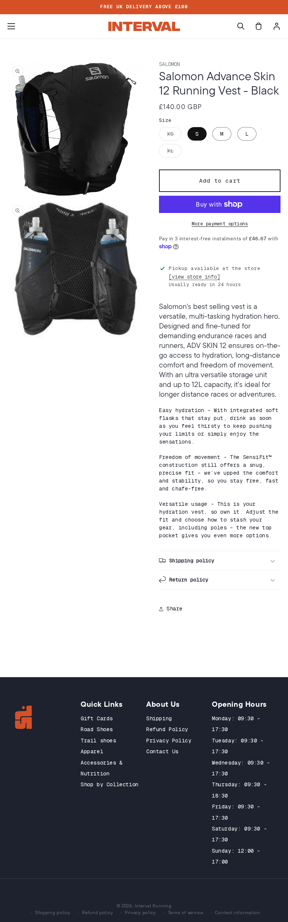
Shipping (159, 718)
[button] (11, 26)
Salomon (169, 64)
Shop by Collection (110, 784)
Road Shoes (97, 729)
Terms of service (185, 912)
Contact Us (162, 751)
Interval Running (153, 906)
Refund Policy (167, 729)
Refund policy (97, 912)
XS (174, 135)
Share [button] (174, 608)
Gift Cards (97, 718)
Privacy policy (140, 912)
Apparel (92, 751)
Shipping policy (52, 912)
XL (174, 152)
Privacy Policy (168, 740)
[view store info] (194, 276)
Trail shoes (98, 740)
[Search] (240, 26)
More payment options (220, 224)
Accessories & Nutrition (102, 768)
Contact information (237, 912)
